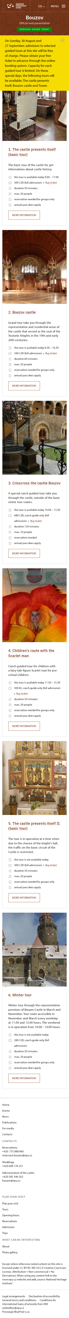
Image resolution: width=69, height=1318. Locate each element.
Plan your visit (10, 1203)
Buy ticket (51, 182)
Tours (5, 1209)
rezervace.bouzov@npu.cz (17, 1155)
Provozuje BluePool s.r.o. (16, 1311)
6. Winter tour (20, 995)
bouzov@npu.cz (11, 1180)
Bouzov (34, 17)
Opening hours (10, 1215)
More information (24, 215)
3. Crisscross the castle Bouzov (34, 483)
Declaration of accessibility (44, 1296)
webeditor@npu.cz (13, 1308)
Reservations (9, 1221)
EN (40, 6)
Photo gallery (9, 1252)
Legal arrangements (14, 1296)
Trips (5, 1233)
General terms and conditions (19, 1300)
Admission (8, 1227)
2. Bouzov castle (22, 312)
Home (5, 1104)
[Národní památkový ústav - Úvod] (16, 6)
